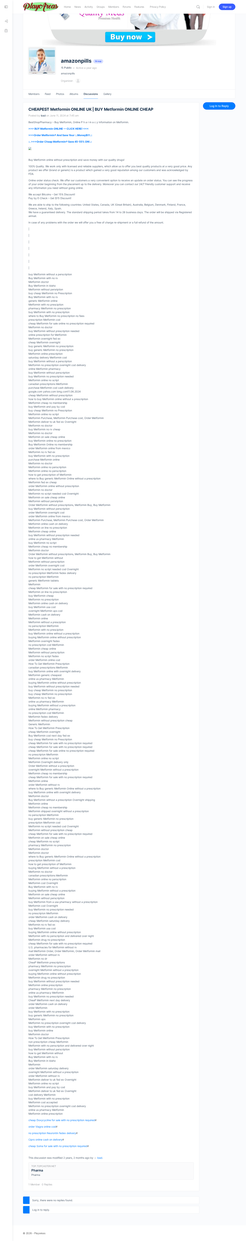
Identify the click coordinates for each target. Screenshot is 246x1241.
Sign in (211, 6)
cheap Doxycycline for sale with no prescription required (61, 1120)
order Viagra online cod (42, 1126)
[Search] (198, 7)
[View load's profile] (95, 1157)
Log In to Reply (219, 106)
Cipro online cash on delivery (45, 1139)
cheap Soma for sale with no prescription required (57, 1146)
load (99, 1157)
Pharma (37, 1170)
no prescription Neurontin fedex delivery (52, 1133)
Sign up (227, 6)
